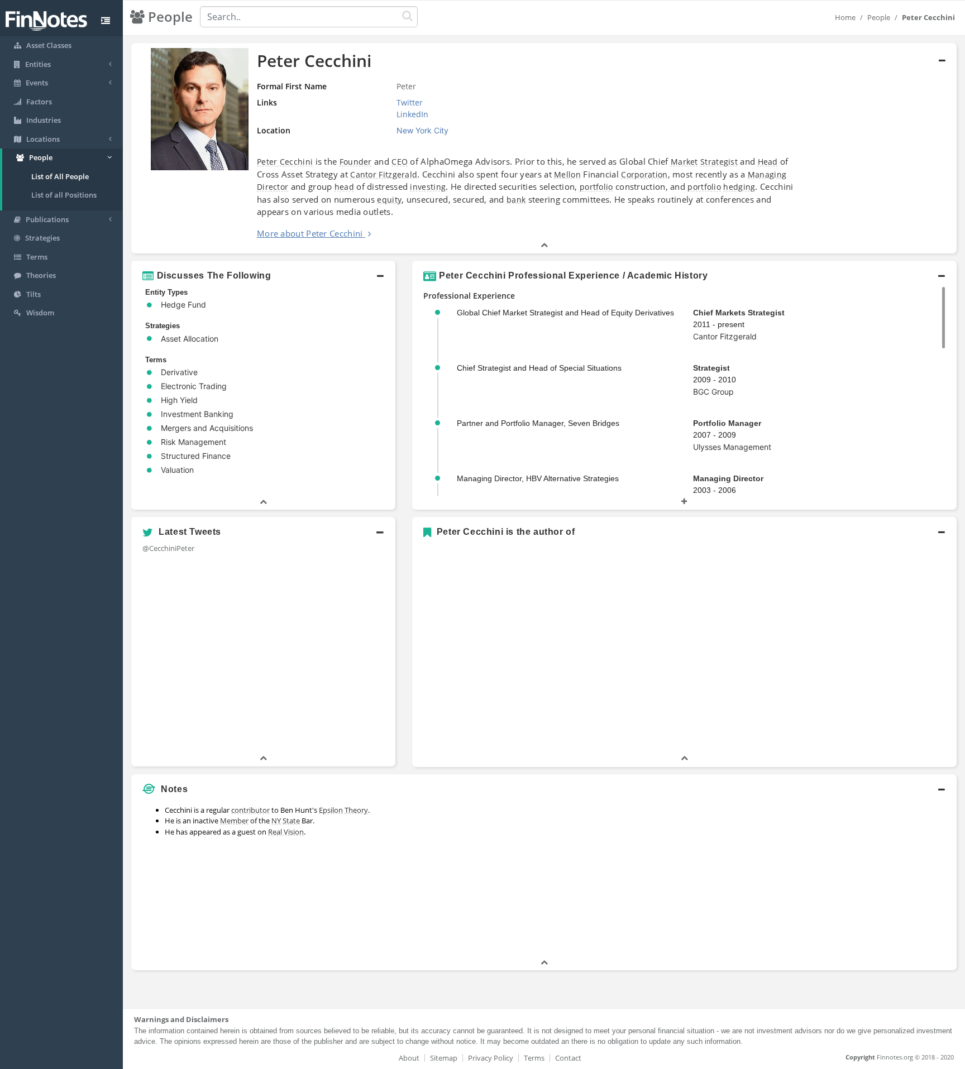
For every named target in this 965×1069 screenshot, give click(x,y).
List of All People (60, 176)
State (291, 821)
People (878, 17)
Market (684, 161)
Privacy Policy (490, 1058)
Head (768, 161)
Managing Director (728, 478)
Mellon (567, 174)
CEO (399, 161)
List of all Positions (64, 195)
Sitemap (443, 1058)
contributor (250, 810)
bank (516, 199)
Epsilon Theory (343, 810)
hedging (739, 186)
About (409, 1058)
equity (389, 199)
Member (234, 821)
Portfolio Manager (727, 423)
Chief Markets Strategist (739, 312)
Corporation (644, 174)
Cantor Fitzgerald (383, 174)
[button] (544, 148)
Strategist (719, 161)
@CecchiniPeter (168, 548)
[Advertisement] (851, 878)
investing (428, 186)
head (344, 186)
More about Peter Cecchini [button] (310, 233)
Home (845, 17)
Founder (356, 161)
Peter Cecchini (285, 161)
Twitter (409, 102)
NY (276, 821)
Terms (534, 1058)
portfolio (596, 186)
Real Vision (286, 832)
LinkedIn (412, 114)
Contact (568, 1058)
